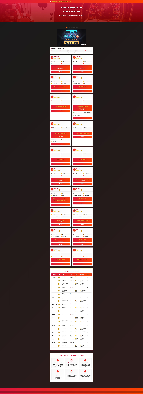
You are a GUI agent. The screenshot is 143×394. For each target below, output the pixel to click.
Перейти (60, 71)
